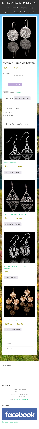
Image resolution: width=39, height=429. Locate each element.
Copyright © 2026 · (8, 422)
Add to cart (15, 84)
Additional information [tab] (22, 98)
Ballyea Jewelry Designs (19, 3)
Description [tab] (9, 98)
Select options (12, 172)
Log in (16, 422)
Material (7, 74)
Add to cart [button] (11, 278)
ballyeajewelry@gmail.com (21, 399)
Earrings (18, 92)
